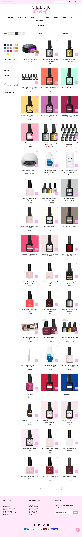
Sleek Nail (37, 532)
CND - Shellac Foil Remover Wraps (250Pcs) (30, 338)
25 (56, 488)
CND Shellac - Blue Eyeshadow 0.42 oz (69, 393)
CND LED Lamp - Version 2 (29, 171)
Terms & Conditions (7, 516)
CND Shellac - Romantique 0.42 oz (69, 421)
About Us (5, 505)
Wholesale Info (6, 506)
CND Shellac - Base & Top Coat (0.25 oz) (49, 143)
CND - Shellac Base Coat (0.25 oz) (69, 310)
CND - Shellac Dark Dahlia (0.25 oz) (49, 310)
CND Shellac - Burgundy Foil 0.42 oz (69, 116)
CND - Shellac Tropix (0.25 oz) (29, 310)
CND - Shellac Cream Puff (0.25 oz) (69, 449)
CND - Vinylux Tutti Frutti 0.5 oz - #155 (30, 393)
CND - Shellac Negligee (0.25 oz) (49, 282)
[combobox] (60, 2)
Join (75, 512)
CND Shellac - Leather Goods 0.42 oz (29, 421)
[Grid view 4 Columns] (16, 33)
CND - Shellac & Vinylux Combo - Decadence (49, 338)
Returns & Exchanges (33, 506)
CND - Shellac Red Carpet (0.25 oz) (69, 255)
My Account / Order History (9, 508)
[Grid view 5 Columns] (19, 33)
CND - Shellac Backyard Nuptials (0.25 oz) (30, 282)
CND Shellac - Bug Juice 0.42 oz (49, 88)
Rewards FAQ (32, 512)
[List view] (9, 33)
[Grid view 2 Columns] (11, 33)
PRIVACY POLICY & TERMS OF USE (49, 532)
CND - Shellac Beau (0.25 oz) (29, 476)
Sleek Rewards (32, 509)
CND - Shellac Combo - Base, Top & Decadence (69, 338)
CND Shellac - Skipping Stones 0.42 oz (69, 227)
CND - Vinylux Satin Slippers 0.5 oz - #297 (69, 366)
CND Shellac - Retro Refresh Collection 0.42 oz (30, 88)
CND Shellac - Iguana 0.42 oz (69, 87)
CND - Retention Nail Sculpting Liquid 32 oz (49, 171)
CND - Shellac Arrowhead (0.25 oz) (69, 477)
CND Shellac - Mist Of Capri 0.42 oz (30, 143)
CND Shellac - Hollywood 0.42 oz (49, 393)
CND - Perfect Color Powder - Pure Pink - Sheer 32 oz (69, 171)
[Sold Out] (56, 332)
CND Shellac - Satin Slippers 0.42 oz (49, 255)
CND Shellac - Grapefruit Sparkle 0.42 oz (49, 421)
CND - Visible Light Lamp (30, 59)
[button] (78, 530)
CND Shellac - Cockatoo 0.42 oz (29, 116)
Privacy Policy (6, 514)
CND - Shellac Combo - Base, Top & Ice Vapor (49, 199)
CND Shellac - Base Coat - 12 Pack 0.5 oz (69, 143)
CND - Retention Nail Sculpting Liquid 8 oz (50, 366)
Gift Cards (5, 509)
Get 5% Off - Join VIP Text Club (10, 512)
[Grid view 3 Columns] (13, 33)
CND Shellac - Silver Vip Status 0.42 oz (69, 199)
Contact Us (31, 514)
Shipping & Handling (33, 505)
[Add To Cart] (36, 54)
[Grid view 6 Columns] (23, 33)
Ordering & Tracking (33, 508)
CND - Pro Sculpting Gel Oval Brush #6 (29, 366)
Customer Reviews (33, 511)
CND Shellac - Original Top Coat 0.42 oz (69, 60)
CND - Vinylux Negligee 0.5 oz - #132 (29, 227)
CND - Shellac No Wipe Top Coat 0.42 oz (69, 282)
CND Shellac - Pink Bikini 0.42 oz (29, 255)
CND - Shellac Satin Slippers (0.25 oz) (49, 449)
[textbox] (7, 79)
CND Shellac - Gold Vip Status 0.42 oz (49, 227)
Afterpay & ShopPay (7, 511)
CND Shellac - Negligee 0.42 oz (30, 449)
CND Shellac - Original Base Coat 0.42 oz (50, 60)
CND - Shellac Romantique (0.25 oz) (30, 199)
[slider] (5, 84)
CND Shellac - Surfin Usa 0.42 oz (49, 116)
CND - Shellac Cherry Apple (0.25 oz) (50, 477)
